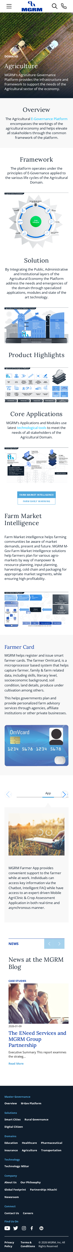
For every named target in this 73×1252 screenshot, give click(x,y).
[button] (65, 794)
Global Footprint (15, 1189)
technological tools (31, 427)
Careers (28, 1213)
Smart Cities (12, 1119)
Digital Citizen (13, 1126)
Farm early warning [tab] (36, 501)
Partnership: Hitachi (43, 1189)
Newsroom (11, 1197)
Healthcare (29, 1143)
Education (11, 1143)
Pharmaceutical (51, 1143)
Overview (10, 1103)
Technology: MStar (16, 1166)
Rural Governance (36, 1119)
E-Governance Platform (49, 118)
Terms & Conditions (28, 1244)
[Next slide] (59, 944)
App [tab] (48, 793)
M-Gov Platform (31, 1103)
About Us (10, 1182)
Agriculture (29, 1150)
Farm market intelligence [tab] (36, 494)
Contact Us (11, 1213)
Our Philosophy (30, 1182)
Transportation (51, 1150)
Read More (16, 1063)
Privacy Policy (9, 1244)
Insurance (11, 1150)
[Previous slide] (49, 944)
